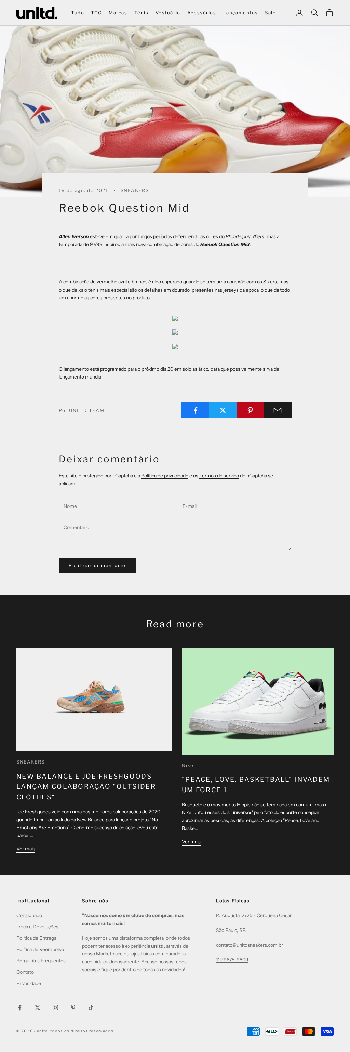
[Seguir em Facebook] (19, 1007)
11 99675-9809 (232, 960)
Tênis (141, 12)
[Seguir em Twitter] (37, 1007)
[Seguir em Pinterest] (73, 1007)
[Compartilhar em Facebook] (195, 410)
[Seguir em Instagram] (55, 1007)
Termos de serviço (219, 476)
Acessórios (201, 12)
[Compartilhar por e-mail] (277, 410)
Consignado (29, 915)
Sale (270, 12)
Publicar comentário (97, 565)
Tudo (77, 12)
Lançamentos (240, 12)
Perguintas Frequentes (41, 961)
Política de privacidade (164, 476)
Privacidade (28, 983)
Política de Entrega (36, 938)
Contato (25, 972)
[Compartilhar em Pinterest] (250, 410)
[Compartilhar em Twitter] (222, 410)
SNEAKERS (135, 190)
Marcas (118, 12)
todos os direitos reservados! (82, 1031)
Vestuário (168, 12)
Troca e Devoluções (37, 927)
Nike (187, 765)
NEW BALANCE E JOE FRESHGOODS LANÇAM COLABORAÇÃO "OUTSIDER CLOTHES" (86, 786)
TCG (96, 12)
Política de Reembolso (40, 949)
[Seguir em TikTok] (91, 1007)
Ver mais (25, 849)
